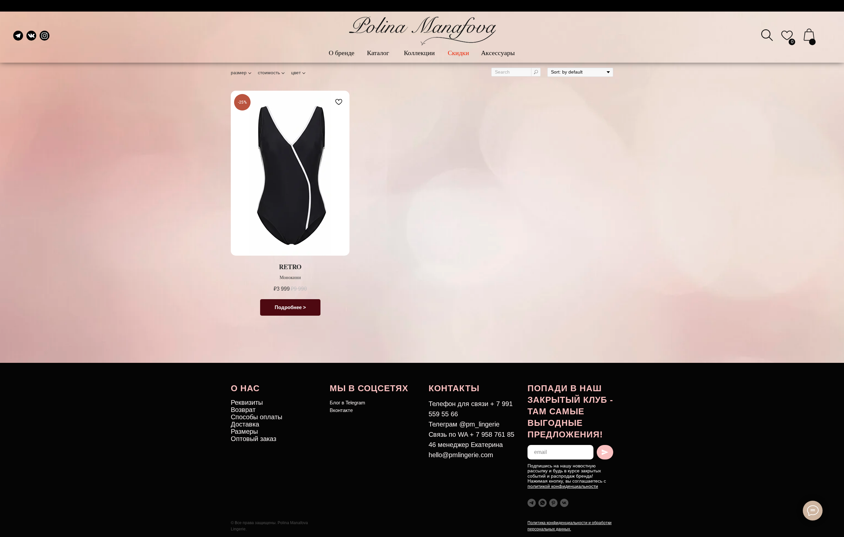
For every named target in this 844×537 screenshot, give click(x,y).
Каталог (378, 52)
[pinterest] (553, 503)
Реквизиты (247, 402)
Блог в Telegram (347, 402)
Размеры (244, 431)
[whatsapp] (542, 503)
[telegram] (532, 503)
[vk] (564, 503)
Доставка (245, 424)
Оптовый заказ (253, 438)
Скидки (458, 52)
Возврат (243, 409)
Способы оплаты (256, 417)
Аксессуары (498, 52)
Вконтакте (341, 410)
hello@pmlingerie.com (461, 454)
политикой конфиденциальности (563, 486)
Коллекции (419, 52)
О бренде (341, 52)
